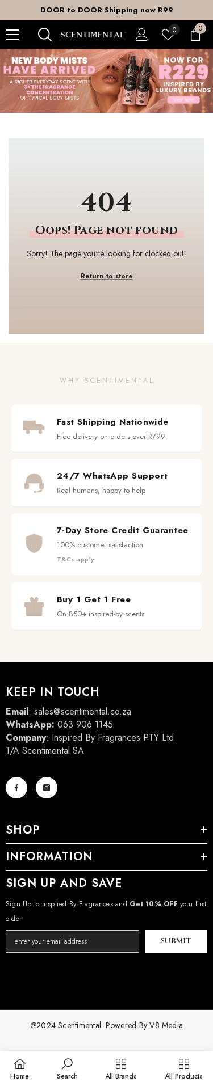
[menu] (12, 34)
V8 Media (166, 1025)
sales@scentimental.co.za (82, 711)
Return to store (107, 276)
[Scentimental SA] (106, 81)
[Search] (45, 34)
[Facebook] (16, 787)
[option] (106, 10)
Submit (176, 941)
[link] (67, 1068)
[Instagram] (46, 787)
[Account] (142, 34)
